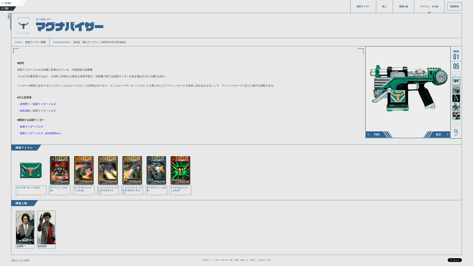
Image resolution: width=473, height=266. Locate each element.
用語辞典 (454, 6)
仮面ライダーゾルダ (44, 104)
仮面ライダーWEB (20, 260)
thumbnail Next (456, 124)
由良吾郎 (25, 110)
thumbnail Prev (456, 73)
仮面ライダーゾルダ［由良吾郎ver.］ (41, 133)
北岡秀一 (25, 104)
